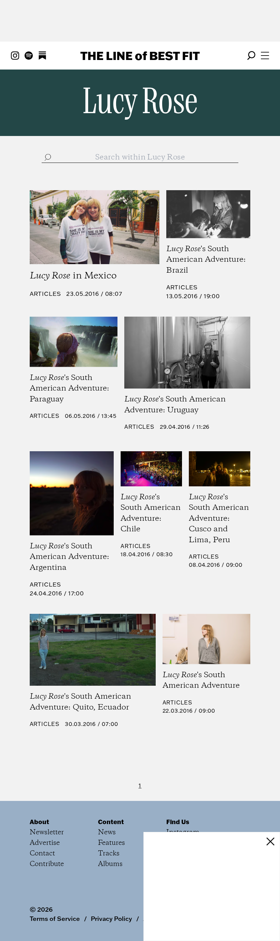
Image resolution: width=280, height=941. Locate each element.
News (107, 832)
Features (111, 843)
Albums (110, 864)
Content (111, 822)
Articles (45, 293)
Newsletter (47, 832)
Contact (42, 853)
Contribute (47, 864)
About (39, 822)
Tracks (109, 853)
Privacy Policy (111, 918)
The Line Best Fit (140, 55)
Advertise (45, 843)
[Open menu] (265, 55)
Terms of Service (55, 918)
